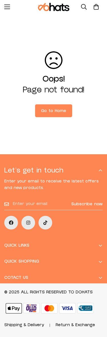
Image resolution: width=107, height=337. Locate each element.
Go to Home (53, 111)
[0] (96, 6)
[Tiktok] (45, 223)
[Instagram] (28, 223)
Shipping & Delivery (24, 325)
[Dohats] (53, 7)
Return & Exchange (75, 325)
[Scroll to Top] (96, 306)
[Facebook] (11, 223)
